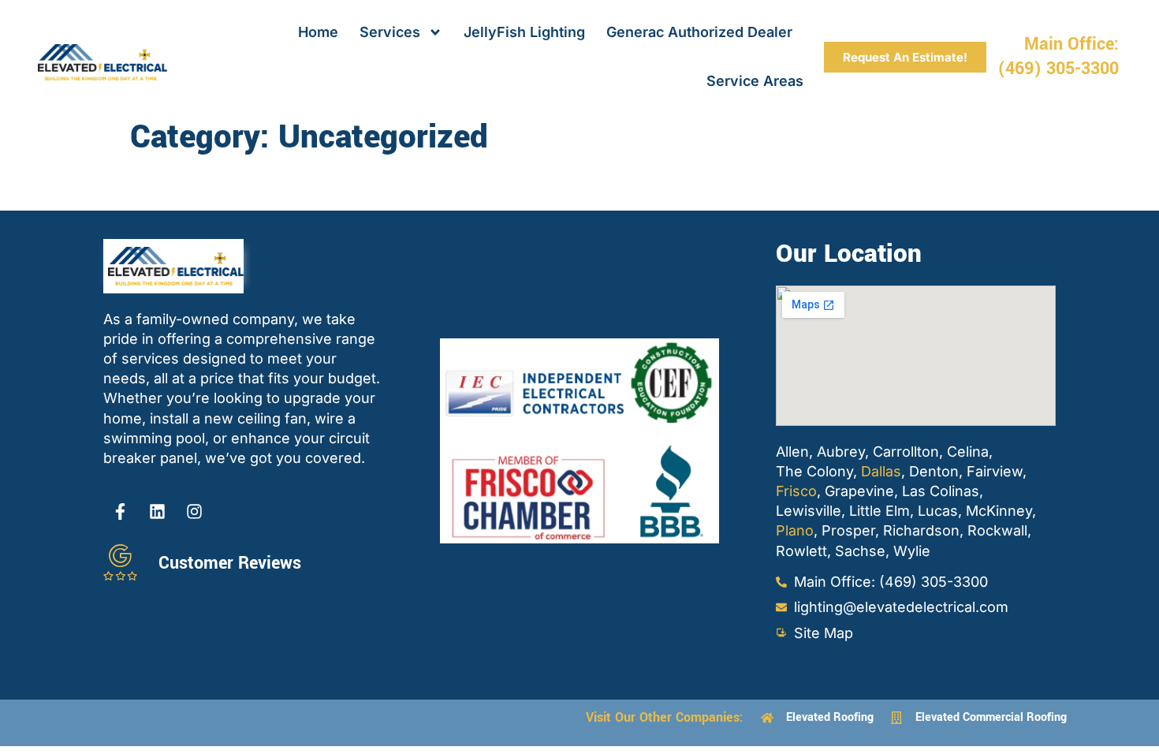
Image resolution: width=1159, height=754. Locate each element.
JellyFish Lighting (524, 32)
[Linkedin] (156, 511)
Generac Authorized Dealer (699, 32)
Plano (795, 530)
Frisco (796, 491)
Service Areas (754, 81)
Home (318, 32)
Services (390, 32)
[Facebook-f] (119, 511)
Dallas (881, 471)
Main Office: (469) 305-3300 (1058, 56)
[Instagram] (194, 511)
